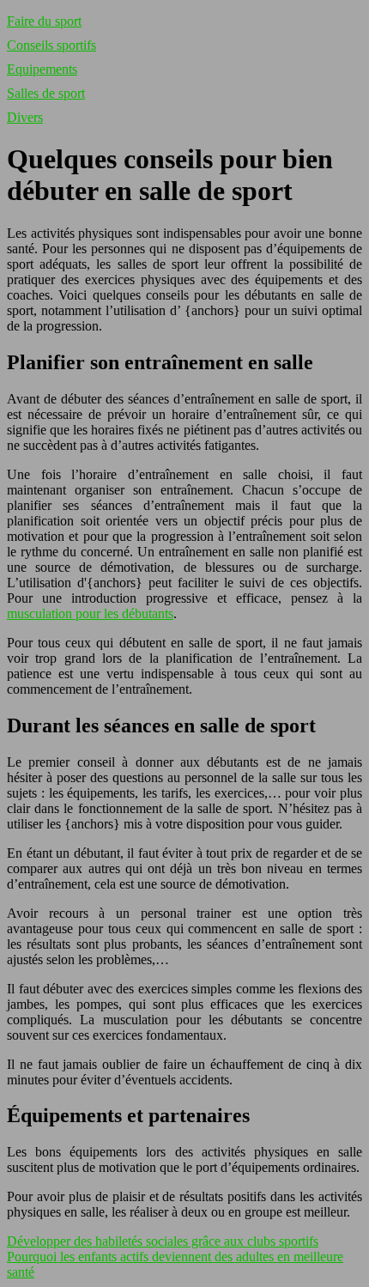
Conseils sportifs (51, 45)
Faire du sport (44, 21)
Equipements (42, 69)
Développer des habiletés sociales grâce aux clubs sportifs (162, 1241)
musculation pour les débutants (90, 613)
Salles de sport (46, 93)
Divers (25, 117)
